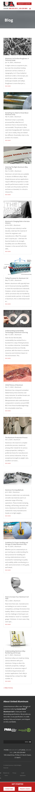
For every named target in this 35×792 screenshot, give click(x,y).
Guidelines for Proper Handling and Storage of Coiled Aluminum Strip (16, 543)
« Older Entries (8, 688)
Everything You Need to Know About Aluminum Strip (16, 114)
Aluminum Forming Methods (14, 490)
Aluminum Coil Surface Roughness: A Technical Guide (17, 59)
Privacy (14, 773)
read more (8, 86)
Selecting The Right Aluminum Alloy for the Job (16, 168)
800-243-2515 (13, 750)
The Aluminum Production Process (16, 437)
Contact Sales (9, 789)
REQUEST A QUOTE (24, 4)
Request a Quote (25, 789)
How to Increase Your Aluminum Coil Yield (17, 598)
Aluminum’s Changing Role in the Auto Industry (17, 222)
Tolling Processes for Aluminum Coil (16, 278)
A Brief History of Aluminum (14, 385)
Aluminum (17, 62)
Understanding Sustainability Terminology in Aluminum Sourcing (16, 331)
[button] (27, 742)
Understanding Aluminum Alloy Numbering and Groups (15, 652)
